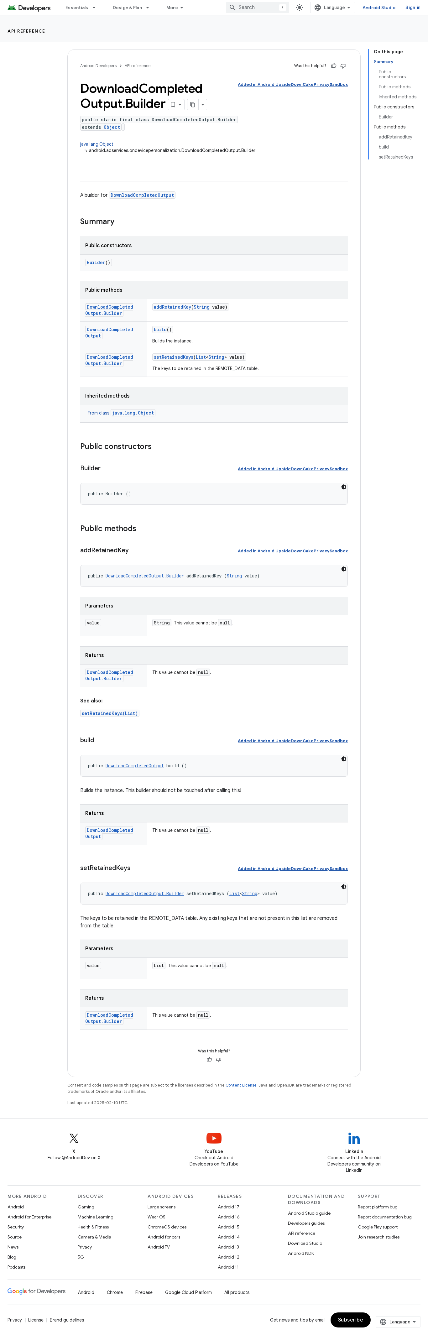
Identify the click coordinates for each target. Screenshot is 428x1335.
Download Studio (305, 1243)
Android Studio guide (309, 1213)
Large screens (161, 1207)
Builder (96, 262)
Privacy (85, 1247)
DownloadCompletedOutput (142, 195)
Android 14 (229, 1237)
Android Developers (98, 65)
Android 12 (228, 1257)
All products (236, 1292)
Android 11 (228, 1267)
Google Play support (378, 1227)
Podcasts (16, 1267)
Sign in (412, 7)
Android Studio (379, 7)
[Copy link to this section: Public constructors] (158, 447)
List (201, 357)
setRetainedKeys (173, 357)
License (36, 1319)
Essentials (76, 7)
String (202, 307)
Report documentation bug (385, 1217)
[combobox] (257, 7)
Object (112, 127)
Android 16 (229, 1217)
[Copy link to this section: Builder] (107, 468)
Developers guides (306, 1223)
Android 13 (228, 1247)
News (13, 1247)
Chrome (115, 1292)
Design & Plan (127, 7)
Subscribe (350, 1320)
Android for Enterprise (29, 1217)
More (172, 7)
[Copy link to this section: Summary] (120, 222)
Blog (12, 1257)
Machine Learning (95, 1217)
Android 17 (228, 1207)
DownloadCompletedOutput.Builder (109, 310)
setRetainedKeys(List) (110, 713)
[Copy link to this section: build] (100, 740)
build (160, 329)
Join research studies (378, 1237)
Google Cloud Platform (188, 1292)
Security (16, 1227)
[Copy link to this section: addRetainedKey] (135, 551)
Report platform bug (378, 1207)
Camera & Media (94, 1237)
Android (16, 1207)
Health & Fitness (93, 1227)
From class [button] (121, 413)
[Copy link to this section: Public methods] (142, 529)
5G (81, 1257)
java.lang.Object (96, 144)
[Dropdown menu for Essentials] (96, 7)
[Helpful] (333, 65)
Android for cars (164, 1237)
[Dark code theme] (343, 487)
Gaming (86, 1207)
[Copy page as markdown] (193, 104)
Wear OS (156, 1217)
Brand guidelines (67, 1319)
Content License (241, 1085)
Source (15, 1237)
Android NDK (301, 1253)
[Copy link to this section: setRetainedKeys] (136, 868)
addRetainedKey (172, 307)
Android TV (159, 1247)
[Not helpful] (343, 65)
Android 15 (228, 1227)
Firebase (144, 1292)
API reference (26, 31)
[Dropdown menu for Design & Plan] (150, 7)
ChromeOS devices (167, 1227)
